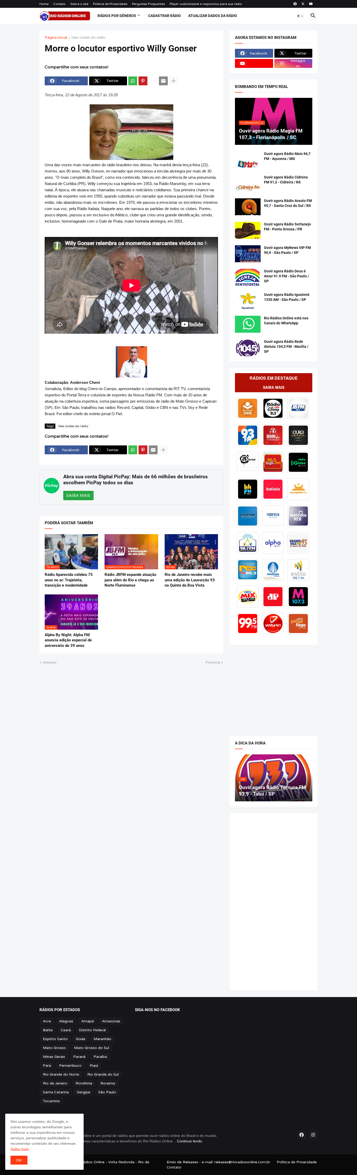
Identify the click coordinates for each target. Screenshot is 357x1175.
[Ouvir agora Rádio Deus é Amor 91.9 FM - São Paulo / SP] (248, 277)
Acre (47, 1021)
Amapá (87, 1021)
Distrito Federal (92, 1030)
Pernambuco (70, 1065)
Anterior (50, 662)
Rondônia (84, 1083)
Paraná (79, 1056)
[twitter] (302, 4)
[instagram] (313, 1134)
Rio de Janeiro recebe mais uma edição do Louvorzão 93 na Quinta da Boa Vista (190, 580)
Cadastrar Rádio (164, 16)
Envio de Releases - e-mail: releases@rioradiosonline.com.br (218, 1162)
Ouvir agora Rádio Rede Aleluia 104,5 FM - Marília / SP (286, 346)
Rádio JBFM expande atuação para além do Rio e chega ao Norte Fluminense (130, 580)
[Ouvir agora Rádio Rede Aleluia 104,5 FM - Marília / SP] (248, 347)
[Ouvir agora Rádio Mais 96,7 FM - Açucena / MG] (248, 159)
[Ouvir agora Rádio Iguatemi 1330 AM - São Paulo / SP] (248, 300)
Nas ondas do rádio (88, 38)
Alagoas (66, 1021)
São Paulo (107, 1092)
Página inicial (56, 38)
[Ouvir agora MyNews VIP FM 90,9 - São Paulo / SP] (248, 253)
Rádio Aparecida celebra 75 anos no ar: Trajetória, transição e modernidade (69, 580)
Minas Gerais (54, 1056)
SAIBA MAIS (78, 495)
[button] (300, 16)
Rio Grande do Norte (61, 1074)
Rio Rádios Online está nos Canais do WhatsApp (286, 320)
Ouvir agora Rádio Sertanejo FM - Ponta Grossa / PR (287, 226)
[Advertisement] (274, 687)
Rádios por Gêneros (116, 16)
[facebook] (295, 4)
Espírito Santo (55, 1039)
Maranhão (102, 1039)
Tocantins (51, 1101)
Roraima (107, 1083)
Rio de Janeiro (55, 1083)
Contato (59, 4)
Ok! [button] (19, 1160)
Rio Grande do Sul (103, 1074)
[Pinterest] (143, 80)
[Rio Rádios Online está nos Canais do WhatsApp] (248, 324)
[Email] (163, 80)
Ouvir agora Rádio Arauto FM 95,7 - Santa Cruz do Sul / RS (288, 203)
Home (44, 4)
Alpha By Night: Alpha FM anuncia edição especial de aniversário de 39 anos (68, 640)
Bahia (48, 1030)
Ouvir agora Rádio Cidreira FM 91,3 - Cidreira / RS (286, 179)
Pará (47, 1065)
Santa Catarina (56, 1092)
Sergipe (83, 1092)
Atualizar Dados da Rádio (212, 16)
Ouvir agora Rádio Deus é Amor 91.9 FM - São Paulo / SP (286, 276)
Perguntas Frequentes (148, 4)
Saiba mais (19, 1149)
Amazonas (111, 1021)
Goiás (80, 1039)
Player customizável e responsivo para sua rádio (206, 4)
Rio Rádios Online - (91, 1162)
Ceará (66, 1030)
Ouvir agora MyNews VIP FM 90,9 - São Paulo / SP (287, 250)
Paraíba (100, 1056)
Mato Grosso (54, 1048)
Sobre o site (79, 4)
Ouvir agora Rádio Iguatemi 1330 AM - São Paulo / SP (286, 297)
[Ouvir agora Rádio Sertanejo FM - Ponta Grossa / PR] (248, 230)
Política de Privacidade (110, 4)
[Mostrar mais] (173, 80)
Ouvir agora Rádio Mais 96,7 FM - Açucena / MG (287, 156)
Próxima (212, 662)
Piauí (94, 1065)
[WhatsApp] (132, 80)
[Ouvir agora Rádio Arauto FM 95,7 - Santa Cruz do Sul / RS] (248, 206)
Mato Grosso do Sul (91, 1048)
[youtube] (311, 4)
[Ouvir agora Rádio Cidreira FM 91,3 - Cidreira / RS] (248, 183)
